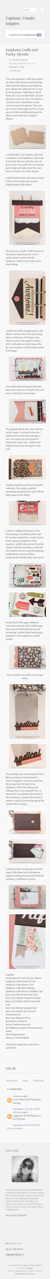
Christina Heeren (20, 60)
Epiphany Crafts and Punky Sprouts (22, 52)
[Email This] (7, 1068)
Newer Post (11, 1080)
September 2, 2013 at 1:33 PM (26, 1109)
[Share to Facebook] (14, 1068)
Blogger (30, 1268)
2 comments (15, 70)
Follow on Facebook (32, 3)
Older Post (39, 1080)
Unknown (17, 1096)
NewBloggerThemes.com (25, 1274)
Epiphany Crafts (16, 67)
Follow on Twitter (37, 3)
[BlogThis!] (9, 1068)
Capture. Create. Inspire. (20, 21)
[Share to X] (12, 1068)
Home (25, 1080)
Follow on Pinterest (42, 3)
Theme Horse (21, 1271)
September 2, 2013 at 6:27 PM (26, 1125)
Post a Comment (15, 1128)
